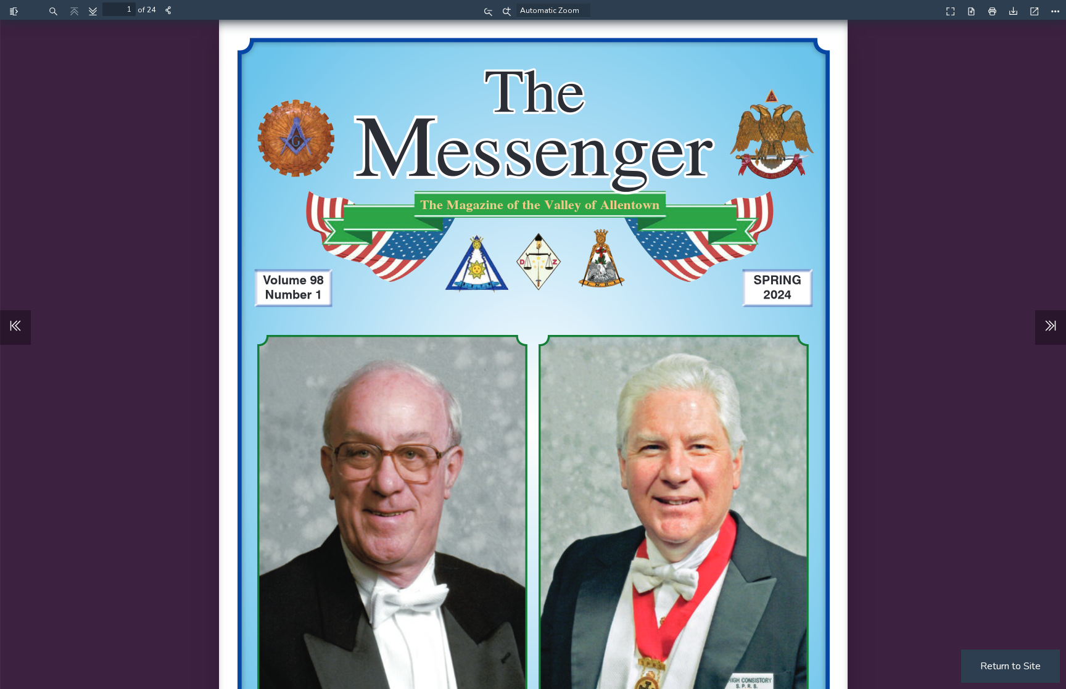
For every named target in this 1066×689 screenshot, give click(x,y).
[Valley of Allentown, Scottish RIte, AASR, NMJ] (923, 10)
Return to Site (1010, 666)
